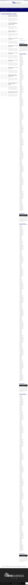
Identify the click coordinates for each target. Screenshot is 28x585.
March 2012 (21, 98)
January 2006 (21, 179)
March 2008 (21, 321)
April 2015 (21, 69)
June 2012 (21, 435)
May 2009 (21, 135)
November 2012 (21, 89)
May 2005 (21, 188)
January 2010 (21, 467)
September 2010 (22, 288)
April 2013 (21, 254)
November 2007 (21, 155)
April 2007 (21, 163)
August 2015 (21, 65)
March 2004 (21, 544)
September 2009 (22, 131)
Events (24, 8)
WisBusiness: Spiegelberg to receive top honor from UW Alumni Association (13, 83)
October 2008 (21, 143)
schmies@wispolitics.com (19, 566)
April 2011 (21, 110)
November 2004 (21, 365)
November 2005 (21, 522)
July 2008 (21, 146)
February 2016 (21, 58)
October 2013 (21, 77)
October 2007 (21, 156)
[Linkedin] (25, 0)
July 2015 (21, 66)
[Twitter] (16, 578)
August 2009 (21, 132)
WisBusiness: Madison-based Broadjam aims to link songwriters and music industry (13, 75)
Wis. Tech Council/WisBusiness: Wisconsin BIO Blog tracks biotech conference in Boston (13, 23)
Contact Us (2, 10)
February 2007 (21, 165)
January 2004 (21, 376)
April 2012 (21, 97)
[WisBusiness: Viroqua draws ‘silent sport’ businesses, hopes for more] (4, 93)
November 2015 (21, 232)
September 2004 (22, 197)
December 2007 (21, 154)
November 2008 (21, 142)
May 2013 (21, 423)
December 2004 (21, 534)
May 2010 (21, 122)
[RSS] (26, 0)
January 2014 (21, 244)
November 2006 (21, 168)
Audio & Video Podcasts (7, 8)
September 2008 (22, 144)
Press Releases (20, 8)
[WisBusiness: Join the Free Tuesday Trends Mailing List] (4, 40)
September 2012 (22, 91)
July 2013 (21, 80)
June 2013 (21, 81)
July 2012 (21, 434)
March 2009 (21, 478)
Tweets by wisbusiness (22, 40)
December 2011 (21, 101)
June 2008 (21, 147)
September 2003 (22, 209)
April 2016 (21, 56)
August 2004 (21, 198)
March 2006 (21, 177)
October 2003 (21, 208)
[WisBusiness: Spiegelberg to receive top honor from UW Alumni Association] (4, 84)
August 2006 (21, 512)
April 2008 (21, 490)
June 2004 (21, 200)
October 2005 (21, 523)
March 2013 (21, 255)
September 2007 (22, 157)
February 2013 (21, 86)
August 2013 (21, 79)
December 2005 (21, 180)
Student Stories (12, 8)
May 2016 (21, 55)
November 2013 (21, 76)
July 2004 (21, 199)
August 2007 (21, 158)
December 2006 (21, 167)
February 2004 (21, 545)
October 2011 (21, 103)
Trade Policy (16, 8)
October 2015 (21, 233)
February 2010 (21, 125)
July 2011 (21, 277)
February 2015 (21, 412)
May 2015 (21, 68)
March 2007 (21, 164)
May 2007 (21, 332)
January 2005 (21, 533)
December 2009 (21, 468)
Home (7, 0)
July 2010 (21, 120)
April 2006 (21, 176)
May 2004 (21, 201)
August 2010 (21, 119)
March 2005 (21, 190)
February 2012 (21, 99)
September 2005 (22, 354)
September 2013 (22, 78)
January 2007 (21, 166)
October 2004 (21, 196)
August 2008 (21, 145)
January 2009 (21, 310)
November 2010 (21, 456)
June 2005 (21, 187)
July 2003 (21, 210)
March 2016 (21, 57)
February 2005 (21, 191)
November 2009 (21, 299)
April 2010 (21, 123)
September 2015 (22, 64)
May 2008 (21, 489)
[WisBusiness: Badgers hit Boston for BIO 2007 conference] (4, 33)
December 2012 (21, 88)
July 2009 (21, 133)
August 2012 (21, 92)
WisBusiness (21, 38)
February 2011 (21, 112)
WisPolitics (5, 10)
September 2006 (22, 511)
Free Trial (2, 8)
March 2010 (21, 124)
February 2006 (21, 178)
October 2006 (21, 169)
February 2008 (21, 152)
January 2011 (21, 113)
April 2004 (21, 202)
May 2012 (21, 266)
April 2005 (21, 189)
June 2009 (21, 134)
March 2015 (21, 70)
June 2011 (21, 108)
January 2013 (21, 87)
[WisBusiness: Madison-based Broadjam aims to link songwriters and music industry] (4, 76)
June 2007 (21, 501)
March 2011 (21, 111)
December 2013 (21, 75)
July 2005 (21, 186)
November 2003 (21, 207)
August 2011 (21, 446)
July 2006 (21, 343)
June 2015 (21, 67)
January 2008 (21, 153)
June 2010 (21, 121)
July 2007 (21, 500)
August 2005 (21, 185)
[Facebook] (24, 0)
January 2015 (21, 243)
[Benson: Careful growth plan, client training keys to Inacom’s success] (4, 17)
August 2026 (23, 385)
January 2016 (21, 59)
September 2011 (22, 445)
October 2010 (21, 457)
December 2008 (21, 141)
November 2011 (21, 102)
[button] (26, 8)
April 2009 (21, 136)
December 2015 (21, 401)
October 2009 (21, 130)
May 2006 (21, 175)
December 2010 (21, 114)
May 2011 (21, 109)
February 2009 (21, 479)
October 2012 (21, 90)
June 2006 (21, 174)
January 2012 (21, 100)
